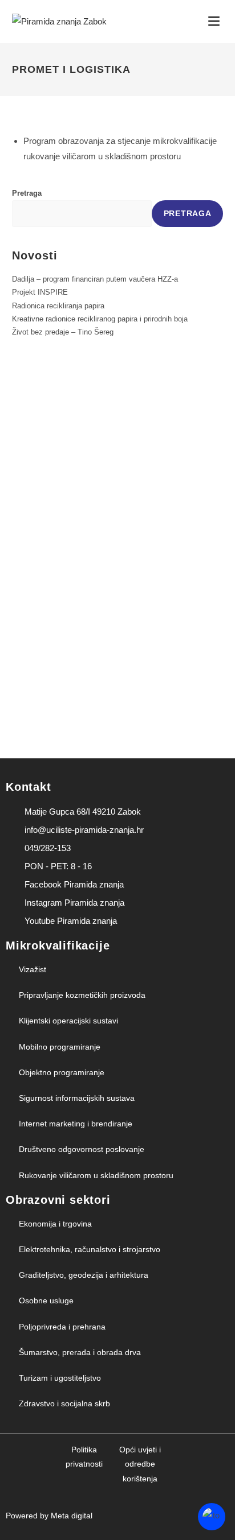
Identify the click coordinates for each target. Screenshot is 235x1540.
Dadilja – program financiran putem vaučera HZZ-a (95, 279)
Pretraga (27, 193)
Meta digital (71, 1515)
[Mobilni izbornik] (215, 21)
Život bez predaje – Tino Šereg (63, 332)
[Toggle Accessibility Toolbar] (211, 1516)
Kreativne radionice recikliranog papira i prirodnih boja (100, 319)
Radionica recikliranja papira (58, 306)
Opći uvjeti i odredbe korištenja (140, 1464)
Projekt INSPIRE (40, 292)
